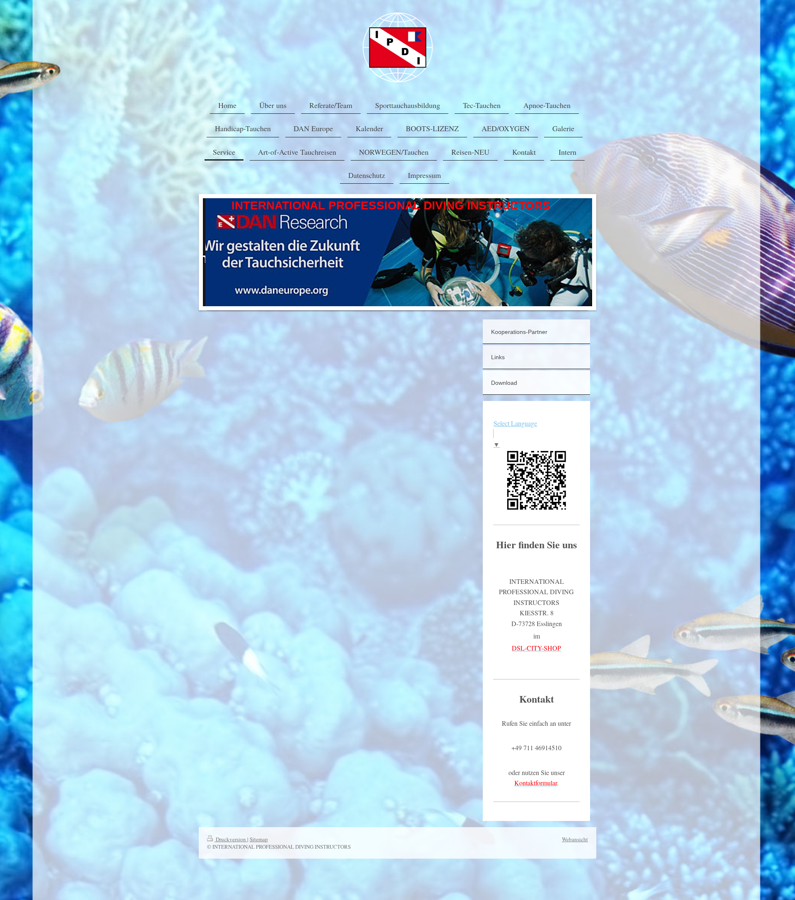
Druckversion (230, 839)
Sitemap (259, 839)
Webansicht (575, 839)
